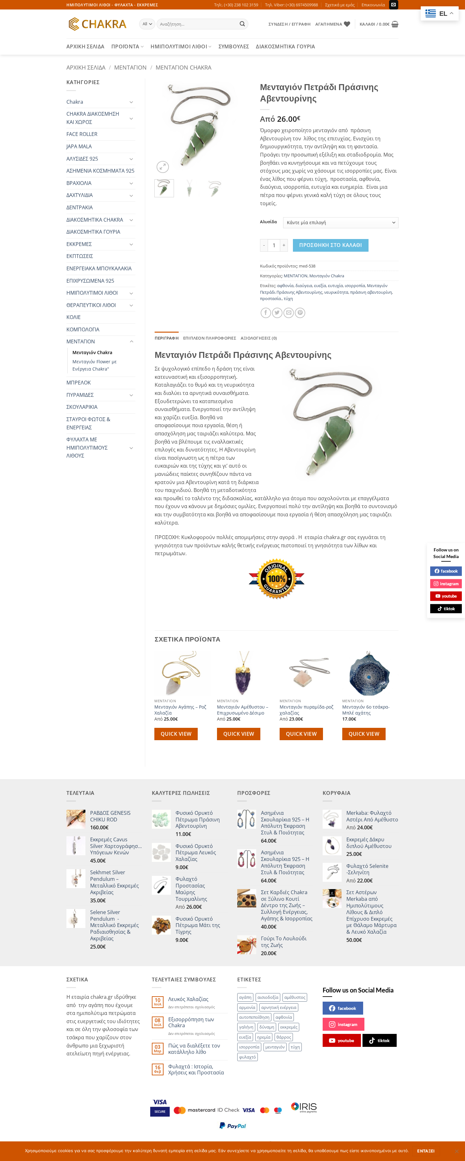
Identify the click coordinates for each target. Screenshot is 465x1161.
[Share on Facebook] (266, 313)
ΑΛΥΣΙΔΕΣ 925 (82, 158)
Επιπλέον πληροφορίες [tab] (209, 338)
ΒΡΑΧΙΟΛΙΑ (78, 183)
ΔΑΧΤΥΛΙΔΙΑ (79, 195)
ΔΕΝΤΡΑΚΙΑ (79, 207)
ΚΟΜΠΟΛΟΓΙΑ (82, 329)
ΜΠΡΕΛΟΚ (78, 382)
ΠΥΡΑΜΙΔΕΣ (80, 394)
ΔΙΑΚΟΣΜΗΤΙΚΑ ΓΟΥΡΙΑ (285, 46)
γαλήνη (246, 1027)
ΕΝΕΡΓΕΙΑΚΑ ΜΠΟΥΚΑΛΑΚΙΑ (99, 268)
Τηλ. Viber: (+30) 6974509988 (291, 5)
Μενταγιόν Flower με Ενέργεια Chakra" (94, 365)
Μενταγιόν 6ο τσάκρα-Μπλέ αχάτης (366, 710)
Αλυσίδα (268, 222)
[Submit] (242, 24)
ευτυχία (335, 285)
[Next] (240, 126)
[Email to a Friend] (288, 313)
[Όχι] (456, 1153)
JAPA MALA (79, 146)
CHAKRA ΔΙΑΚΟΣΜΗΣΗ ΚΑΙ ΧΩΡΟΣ (92, 118)
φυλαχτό (247, 1057)
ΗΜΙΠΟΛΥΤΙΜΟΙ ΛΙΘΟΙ (179, 46)
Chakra (74, 101)
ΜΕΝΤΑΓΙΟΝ (130, 67)
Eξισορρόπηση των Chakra (191, 1023)
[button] (290, 24)
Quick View (176, 733)
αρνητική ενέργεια (278, 1007)
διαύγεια (303, 285)
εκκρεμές (288, 1027)
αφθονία (285, 285)
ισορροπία (355, 285)
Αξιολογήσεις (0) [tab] (259, 338)
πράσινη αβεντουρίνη (371, 292)
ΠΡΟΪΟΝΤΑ (125, 46)
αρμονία (247, 1007)
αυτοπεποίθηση (254, 1017)
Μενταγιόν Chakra (183, 67)
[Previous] (164, 126)
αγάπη (245, 997)
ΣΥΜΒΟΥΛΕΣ (234, 46)
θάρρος (283, 1037)
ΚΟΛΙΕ (73, 317)
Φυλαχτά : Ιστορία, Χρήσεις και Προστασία (196, 1070)
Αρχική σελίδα (85, 67)
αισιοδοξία (267, 997)
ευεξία (320, 285)
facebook (347, 1008)
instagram (347, 1024)
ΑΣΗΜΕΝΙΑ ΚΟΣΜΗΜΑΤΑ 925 (100, 170)
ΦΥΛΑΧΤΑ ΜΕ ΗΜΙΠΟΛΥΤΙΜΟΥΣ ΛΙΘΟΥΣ (87, 447)
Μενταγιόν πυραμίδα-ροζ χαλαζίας (306, 710)
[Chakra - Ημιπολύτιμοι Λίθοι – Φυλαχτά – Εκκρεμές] (98, 24)
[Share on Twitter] (277, 313)
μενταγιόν (275, 1047)
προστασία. (271, 298)
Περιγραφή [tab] (167, 338)
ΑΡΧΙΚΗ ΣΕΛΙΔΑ (85, 46)
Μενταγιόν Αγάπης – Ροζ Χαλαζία (180, 710)
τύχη (288, 298)
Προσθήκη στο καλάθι (330, 245)
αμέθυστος (294, 997)
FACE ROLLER (81, 134)
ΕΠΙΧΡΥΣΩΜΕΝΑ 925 (90, 280)
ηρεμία (263, 1037)
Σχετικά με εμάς (340, 5)
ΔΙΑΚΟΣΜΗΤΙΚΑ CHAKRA (94, 219)
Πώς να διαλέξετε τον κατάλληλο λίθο (194, 1049)
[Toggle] (131, 102)
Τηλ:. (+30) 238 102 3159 (236, 5)
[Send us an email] (393, 4)
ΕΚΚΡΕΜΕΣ (79, 244)
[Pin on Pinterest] (300, 313)
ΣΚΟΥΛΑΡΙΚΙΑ (81, 406)
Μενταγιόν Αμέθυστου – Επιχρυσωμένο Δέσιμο (242, 710)
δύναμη (266, 1027)
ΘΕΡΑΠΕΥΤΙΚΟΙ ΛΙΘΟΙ (91, 305)
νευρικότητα (336, 292)
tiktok (384, 1040)
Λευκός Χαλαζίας (188, 999)
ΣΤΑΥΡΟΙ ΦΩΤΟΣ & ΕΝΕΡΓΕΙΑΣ (88, 423)
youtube (346, 1040)
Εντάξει (426, 1151)
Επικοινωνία (373, 5)
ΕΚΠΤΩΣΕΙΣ (79, 256)
